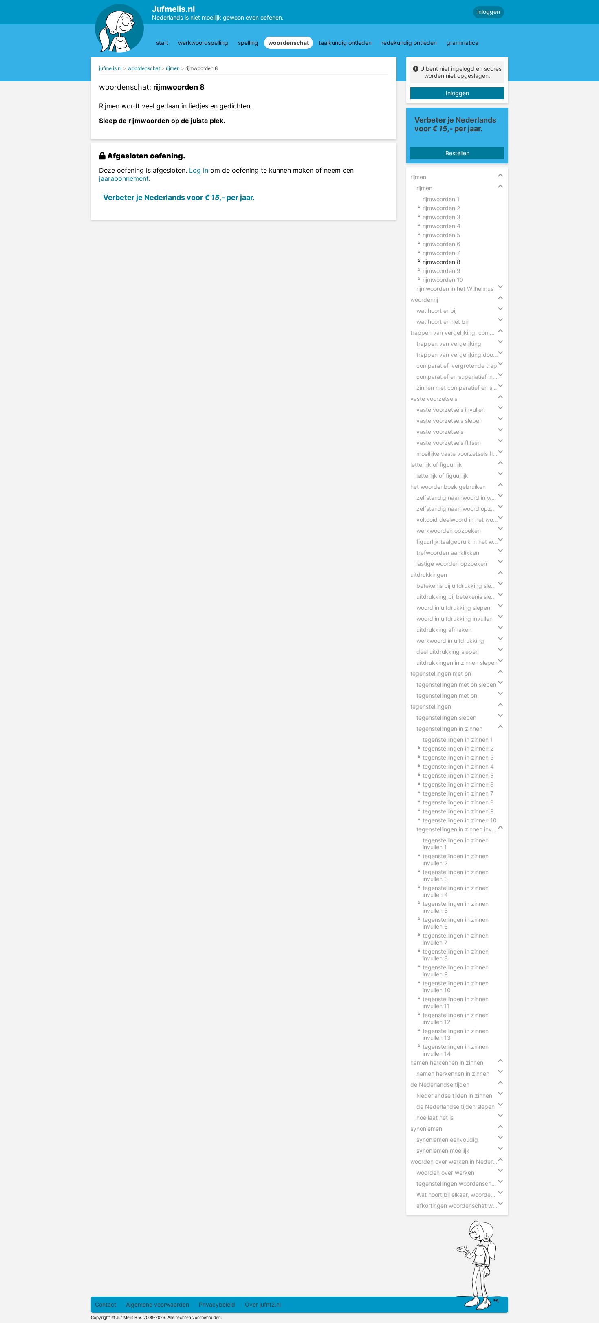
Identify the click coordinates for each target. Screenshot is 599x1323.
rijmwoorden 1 (441, 199)
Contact (105, 1304)
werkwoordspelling (203, 42)
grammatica (462, 42)
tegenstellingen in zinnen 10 (460, 820)
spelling (248, 42)
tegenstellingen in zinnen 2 (458, 748)
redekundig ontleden (409, 42)
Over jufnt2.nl (263, 1304)
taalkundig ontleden (345, 42)
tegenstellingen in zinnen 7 (458, 793)
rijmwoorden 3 (441, 216)
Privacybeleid (217, 1304)
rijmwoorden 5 (441, 234)
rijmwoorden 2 (441, 207)
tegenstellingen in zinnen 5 (458, 775)
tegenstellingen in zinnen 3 (458, 757)
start (162, 42)
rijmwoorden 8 (201, 68)
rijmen (173, 68)
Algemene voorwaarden (157, 1304)
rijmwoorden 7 (441, 252)
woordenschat (288, 42)
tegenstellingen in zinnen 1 (458, 739)
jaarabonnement (124, 178)
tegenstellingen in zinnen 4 (458, 766)
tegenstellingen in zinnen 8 (458, 802)
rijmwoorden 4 (441, 225)
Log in (198, 170)
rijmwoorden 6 (441, 243)
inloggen (488, 11)
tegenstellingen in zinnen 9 (458, 811)
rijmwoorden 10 (443, 279)
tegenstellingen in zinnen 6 (458, 784)
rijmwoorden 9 (441, 270)
